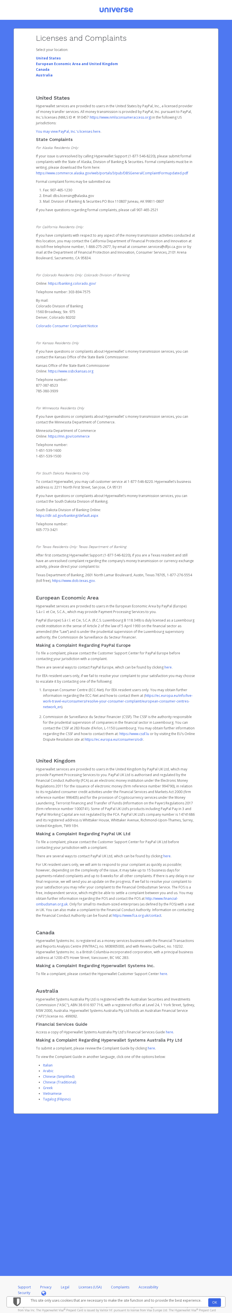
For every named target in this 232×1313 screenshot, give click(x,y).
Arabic (48, 1070)
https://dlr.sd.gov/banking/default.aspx (67, 515)
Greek (48, 1087)
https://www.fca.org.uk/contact (137, 915)
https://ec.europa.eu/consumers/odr (114, 739)
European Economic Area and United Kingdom (77, 63)
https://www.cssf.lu (134, 733)
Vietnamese (52, 1093)
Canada (43, 69)
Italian (48, 1065)
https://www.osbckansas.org (70, 371)
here (168, 667)
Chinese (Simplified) (58, 1076)
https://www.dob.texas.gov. (74, 580)
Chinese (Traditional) (59, 1082)
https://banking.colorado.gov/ (72, 283)
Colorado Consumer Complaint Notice (67, 326)
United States (48, 58)
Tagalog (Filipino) (56, 1099)
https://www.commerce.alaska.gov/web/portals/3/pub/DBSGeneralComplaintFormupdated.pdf (112, 173)
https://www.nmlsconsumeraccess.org (120, 117)
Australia (44, 75)
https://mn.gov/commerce (69, 436)
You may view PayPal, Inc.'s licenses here (68, 131)
